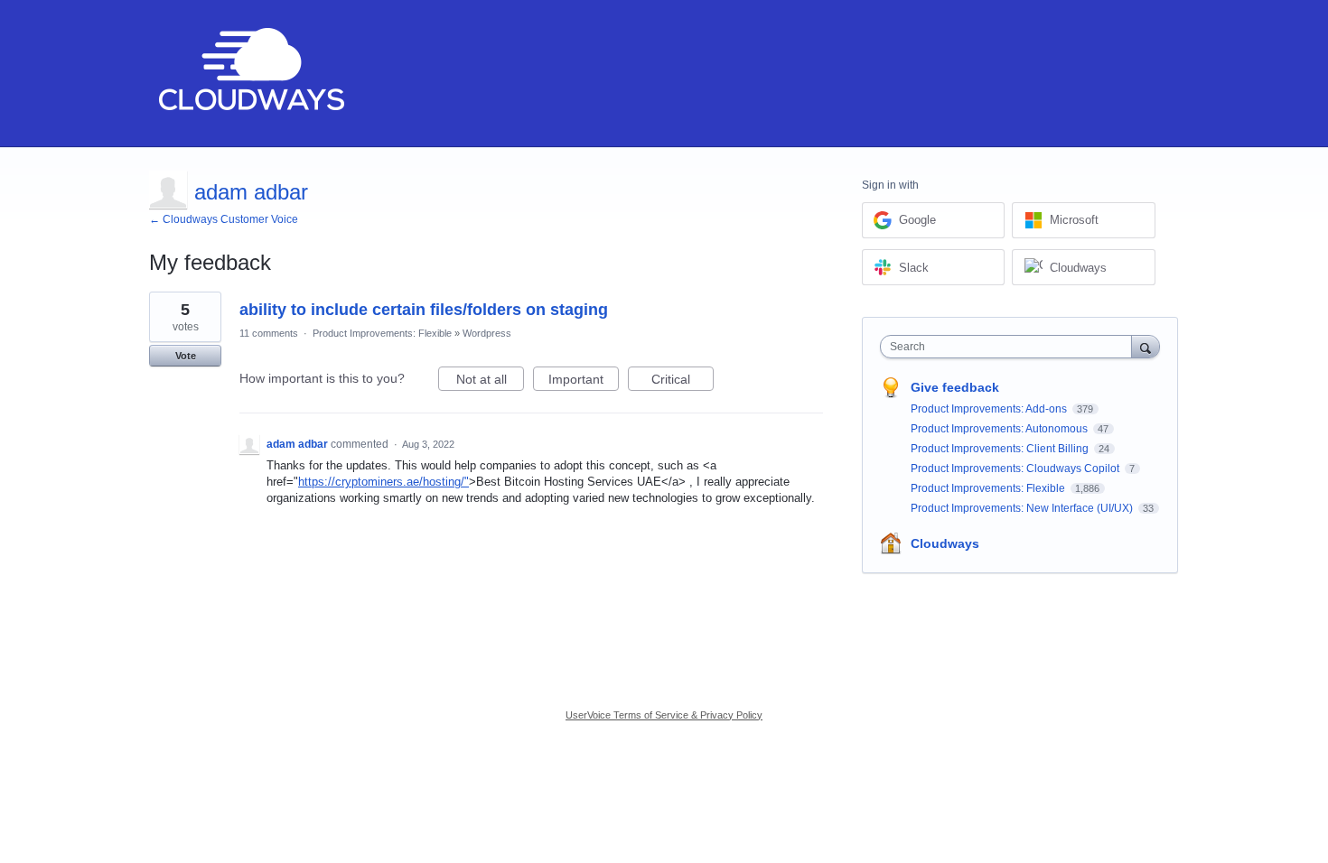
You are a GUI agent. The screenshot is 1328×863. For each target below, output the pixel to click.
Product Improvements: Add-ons (990, 409)
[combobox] (1010, 346)
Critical (682, 381)
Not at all (490, 381)
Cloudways (945, 543)
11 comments (268, 333)
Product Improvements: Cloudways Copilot (1016, 468)
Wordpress (487, 333)
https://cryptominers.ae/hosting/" (383, 481)
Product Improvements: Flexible (382, 333)
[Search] (1145, 346)
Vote (185, 355)
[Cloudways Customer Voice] (250, 74)
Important (583, 381)
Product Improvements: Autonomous (1000, 428)
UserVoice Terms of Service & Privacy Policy (664, 715)
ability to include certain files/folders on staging (423, 310)
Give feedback (955, 387)
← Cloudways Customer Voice (223, 219)
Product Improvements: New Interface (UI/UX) (1023, 508)
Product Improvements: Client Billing (1001, 448)
